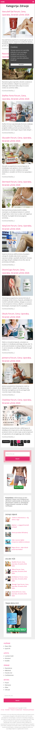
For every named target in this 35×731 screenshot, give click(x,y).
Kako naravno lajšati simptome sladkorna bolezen (21, 541)
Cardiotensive (9, 675)
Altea (6, 687)
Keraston (8, 658)
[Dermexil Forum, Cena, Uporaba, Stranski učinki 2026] (17, 197)
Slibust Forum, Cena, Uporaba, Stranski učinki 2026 (19, 571)
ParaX (7, 683)
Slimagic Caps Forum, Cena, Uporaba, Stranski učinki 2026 (20, 586)
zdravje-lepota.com (13, 708)
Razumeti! (21, 64)
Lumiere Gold (9, 656)
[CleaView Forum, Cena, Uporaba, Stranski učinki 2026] (17, 415)
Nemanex (8, 685)
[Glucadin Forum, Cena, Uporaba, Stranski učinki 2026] (17, 153)
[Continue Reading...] (8, 48)
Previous (6, 441)
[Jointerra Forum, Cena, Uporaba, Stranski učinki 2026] (17, 373)
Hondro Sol (8, 673)
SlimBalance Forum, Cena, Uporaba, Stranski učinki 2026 (20, 579)
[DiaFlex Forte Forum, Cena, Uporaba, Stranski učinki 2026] (17, 111)
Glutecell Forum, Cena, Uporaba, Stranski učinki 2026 (19, 594)
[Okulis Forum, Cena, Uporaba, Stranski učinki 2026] (17, 329)
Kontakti (7, 709)
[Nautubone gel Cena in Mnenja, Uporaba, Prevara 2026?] (17, 69)
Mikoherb (8, 670)
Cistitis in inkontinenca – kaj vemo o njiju (20, 518)
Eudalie (7, 661)
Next (20, 444)
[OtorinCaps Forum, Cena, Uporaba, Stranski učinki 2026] (17, 285)
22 (15, 444)
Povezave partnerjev (28, 709)
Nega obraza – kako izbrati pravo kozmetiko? (20, 548)
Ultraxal (7, 690)
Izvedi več (13, 60)
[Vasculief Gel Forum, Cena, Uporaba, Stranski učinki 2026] (17, 27)
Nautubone (8, 668)
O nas (2, 709)
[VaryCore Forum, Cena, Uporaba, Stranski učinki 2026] (17, 241)
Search (17, 458)
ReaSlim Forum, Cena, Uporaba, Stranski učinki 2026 (19, 564)
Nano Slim (8, 646)
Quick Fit (7, 648)
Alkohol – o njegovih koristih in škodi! (20, 526)
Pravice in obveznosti (16, 709)
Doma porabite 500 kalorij (20, 532)
